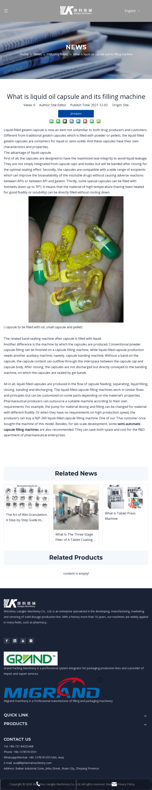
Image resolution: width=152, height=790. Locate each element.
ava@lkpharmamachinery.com (32, 763)
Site (126, 105)
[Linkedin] (15, 641)
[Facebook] (7, 641)
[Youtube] (23, 641)
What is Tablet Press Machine (120, 516)
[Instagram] (31, 641)
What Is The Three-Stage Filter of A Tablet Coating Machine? (74, 537)
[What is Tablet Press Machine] (125, 497)
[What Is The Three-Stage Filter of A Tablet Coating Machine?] (76, 507)
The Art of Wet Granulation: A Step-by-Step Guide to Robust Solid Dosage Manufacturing (26, 517)
